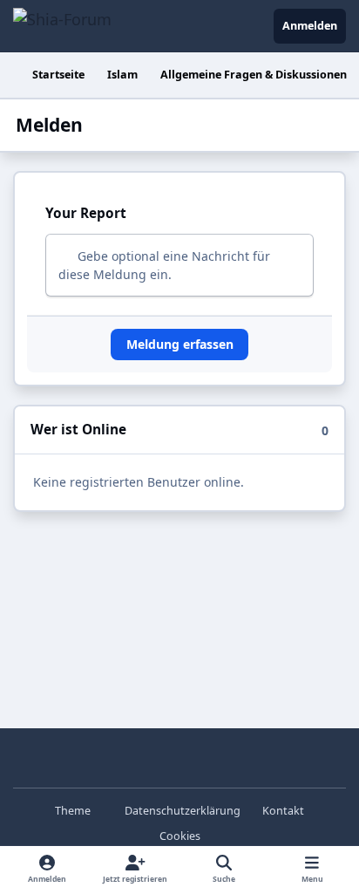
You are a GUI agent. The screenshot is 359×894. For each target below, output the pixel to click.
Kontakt (283, 810)
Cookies (179, 836)
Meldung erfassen (180, 344)
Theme (74, 810)
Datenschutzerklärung (182, 810)
